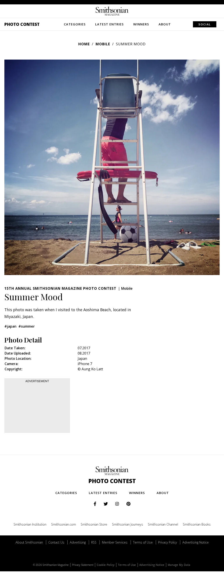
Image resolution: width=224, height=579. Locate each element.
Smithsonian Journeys (127, 524)
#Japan (10, 326)
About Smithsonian (29, 542)
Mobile (103, 44)
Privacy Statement (82, 565)
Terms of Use (143, 542)
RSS (93, 542)
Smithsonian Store (94, 524)
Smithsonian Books (197, 524)
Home (84, 44)
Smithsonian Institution (30, 524)
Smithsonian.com (63, 524)
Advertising (78, 542)
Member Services (115, 542)
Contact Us (56, 542)
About (165, 24)
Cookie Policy (106, 565)
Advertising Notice (195, 542)
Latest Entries (109, 24)
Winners (141, 24)
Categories (75, 24)
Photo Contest (22, 24)
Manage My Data (179, 565)
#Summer (26, 326)
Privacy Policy (167, 542)
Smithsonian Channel (163, 524)
